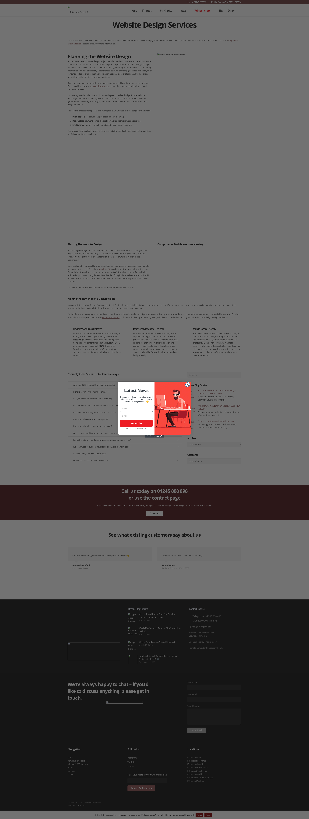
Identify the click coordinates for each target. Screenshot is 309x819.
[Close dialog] (188, 385)
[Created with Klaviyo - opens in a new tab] (154, 436)
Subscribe (136, 423)
